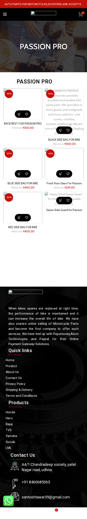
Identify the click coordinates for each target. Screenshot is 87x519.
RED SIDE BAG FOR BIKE (22, 227)
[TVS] (41, 430)
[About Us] (41, 372)
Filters (79, 82)
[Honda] (41, 412)
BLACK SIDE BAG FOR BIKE (64, 139)
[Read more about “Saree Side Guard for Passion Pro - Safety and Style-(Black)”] (60, 200)
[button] (19, 114)
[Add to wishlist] (26, 114)
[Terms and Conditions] (41, 396)
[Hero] (41, 418)
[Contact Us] (41, 378)
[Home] (41, 360)
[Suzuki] (41, 442)
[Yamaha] (41, 436)
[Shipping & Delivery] (41, 390)
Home (8, 82)
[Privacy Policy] (41, 384)
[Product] (41, 366)
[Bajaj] (41, 424)
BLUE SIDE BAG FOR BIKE (23, 183)
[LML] (41, 448)
